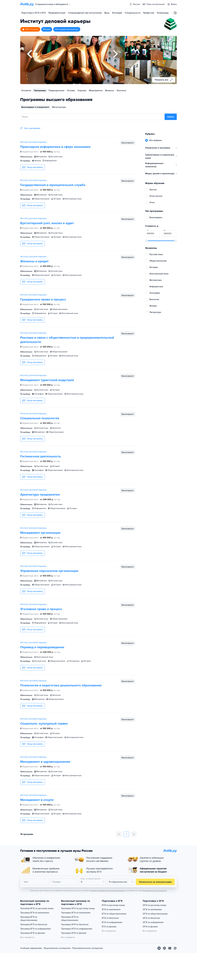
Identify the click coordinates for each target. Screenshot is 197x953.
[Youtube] (169, 948)
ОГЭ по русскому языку (154, 905)
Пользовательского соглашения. (154, 891)
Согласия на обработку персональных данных (107, 891)
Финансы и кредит (34, 261)
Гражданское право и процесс (43, 299)
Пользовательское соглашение (87, 948)
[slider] (146, 240)
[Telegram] (164, 948)
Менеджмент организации (40, 533)
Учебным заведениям (31, 948)
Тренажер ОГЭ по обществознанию (70, 919)
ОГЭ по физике (150, 926)
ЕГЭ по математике (111, 909)
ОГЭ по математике (152, 909)
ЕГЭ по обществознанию (114, 913)
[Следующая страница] (134, 834)
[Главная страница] (27, 4)
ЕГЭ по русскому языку (113, 905)
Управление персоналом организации (49, 571)
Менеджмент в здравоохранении (45, 762)
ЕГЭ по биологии (110, 918)
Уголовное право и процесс (41, 609)
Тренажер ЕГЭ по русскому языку (36, 908)
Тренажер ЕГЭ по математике (34, 912)
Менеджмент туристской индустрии (47, 380)
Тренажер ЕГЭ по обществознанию (28, 919)
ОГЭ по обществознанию (155, 913)
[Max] (175, 948)
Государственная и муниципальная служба (52, 185)
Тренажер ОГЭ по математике (75, 912)
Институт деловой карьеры (33, 142)
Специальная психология (39, 418)
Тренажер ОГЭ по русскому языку (78, 908)
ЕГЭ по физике (109, 926)
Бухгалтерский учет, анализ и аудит (47, 223)
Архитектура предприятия (40, 495)
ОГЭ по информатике (153, 922)
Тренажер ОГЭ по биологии (74, 924)
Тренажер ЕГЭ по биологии (33, 924)
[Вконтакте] (159, 948)
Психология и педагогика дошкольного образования (61, 685)
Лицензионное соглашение (56, 948)
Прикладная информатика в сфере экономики (55, 147)
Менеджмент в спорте (37, 800)
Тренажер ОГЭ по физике (73, 933)
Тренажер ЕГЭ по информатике (35, 928)
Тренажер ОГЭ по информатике (76, 928)
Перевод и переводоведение (42, 647)
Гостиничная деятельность (40, 456)
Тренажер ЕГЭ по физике (32, 933)
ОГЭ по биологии (151, 918)
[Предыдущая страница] (119, 834)
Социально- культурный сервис (44, 723)
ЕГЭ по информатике (112, 922)
